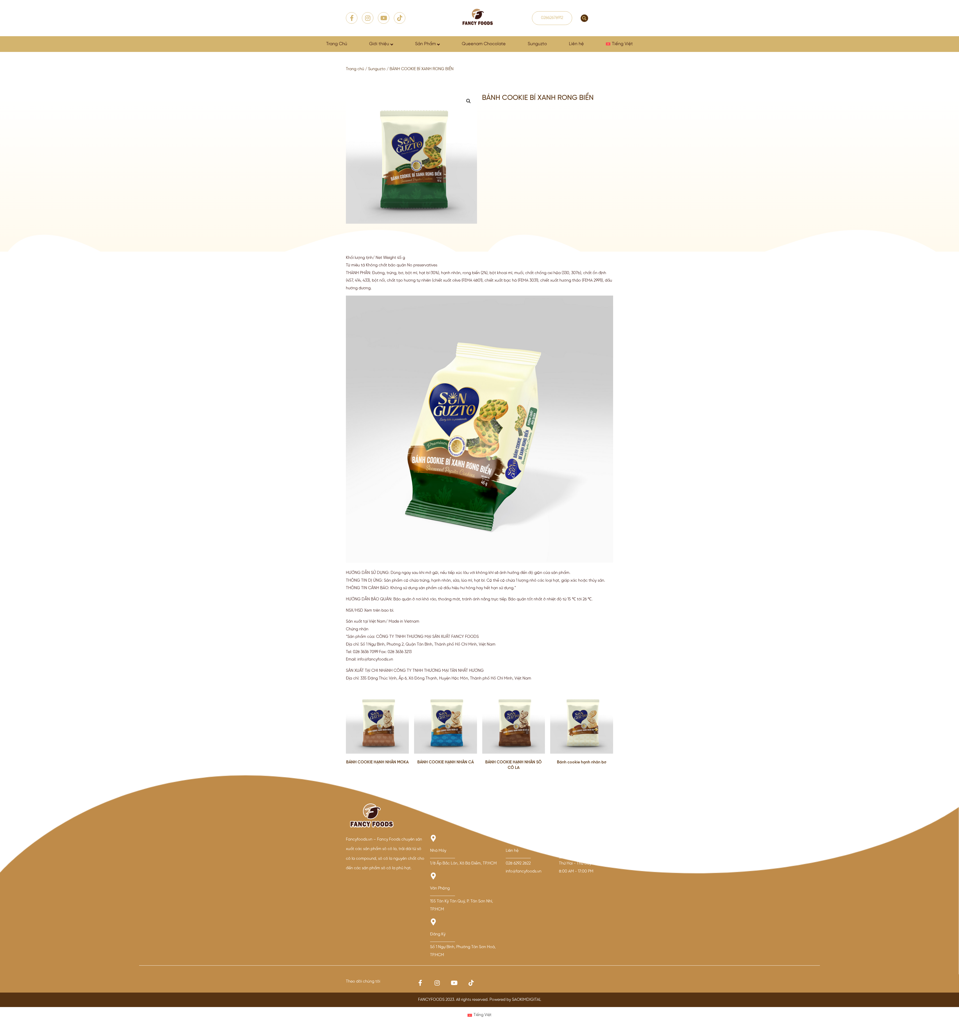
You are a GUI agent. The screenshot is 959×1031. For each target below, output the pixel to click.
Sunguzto (537, 44)
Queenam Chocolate (484, 44)
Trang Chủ (336, 44)
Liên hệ (576, 44)
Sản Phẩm (425, 44)
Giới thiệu (379, 44)
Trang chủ (355, 69)
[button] (584, 18)
